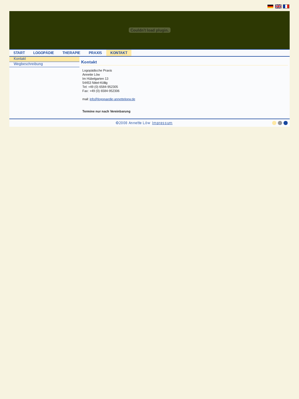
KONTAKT (118, 53)
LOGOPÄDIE (43, 53)
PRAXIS (95, 53)
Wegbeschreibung (28, 64)
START (19, 53)
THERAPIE (71, 53)
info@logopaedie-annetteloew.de (112, 99)
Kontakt (20, 59)
